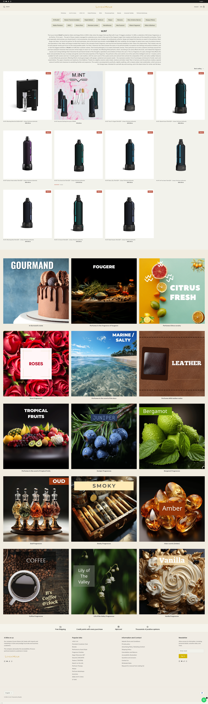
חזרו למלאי (82, 13)
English (201, 1)
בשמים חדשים (72, 13)
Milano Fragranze (134, 25)
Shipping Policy (126, 649)
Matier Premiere (58, 25)
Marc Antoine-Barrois (134, 20)
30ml (100, 13)
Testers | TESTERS (77, 660)
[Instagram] (3, 1)
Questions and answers (129, 657)
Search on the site (77, 663)
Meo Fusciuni (120, 25)
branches (75, 674)
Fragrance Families (78, 652)
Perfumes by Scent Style (79, 649)
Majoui (110, 20)
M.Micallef (56, 20)
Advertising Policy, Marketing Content (133, 647)
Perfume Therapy (77, 666)
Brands (119, 13)
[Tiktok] (8, 1)
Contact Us (125, 660)
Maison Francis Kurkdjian (72, 20)
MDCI (69, 25)
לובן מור (10, 697)
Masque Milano (150, 20)
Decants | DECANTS (78, 657)
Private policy (126, 644)
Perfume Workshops (142, 13)
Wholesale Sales (126, 663)
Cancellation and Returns (129, 652)
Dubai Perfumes (92, 13)
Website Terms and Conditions (131, 641)
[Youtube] (6, 1)
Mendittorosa (107, 25)
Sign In (183, 656)
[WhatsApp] (10, 1)
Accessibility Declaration (129, 655)
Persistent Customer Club (80, 644)
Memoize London (93, 25)
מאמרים (74, 679)
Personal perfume (109, 13)
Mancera (120, 20)
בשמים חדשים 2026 (78, 677)
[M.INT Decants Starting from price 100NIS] (78, 95)
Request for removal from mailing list (133, 666)
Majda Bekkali (89, 20)
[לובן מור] (104, 7)
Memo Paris (79, 25)
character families (129, 13)
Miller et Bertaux (150, 25)
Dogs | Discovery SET (78, 655)
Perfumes (63, 13)
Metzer (74, 668)
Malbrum (100, 20)
